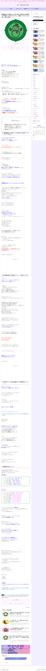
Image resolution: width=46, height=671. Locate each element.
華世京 (3, 596)
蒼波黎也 (14, 596)
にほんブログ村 (4, 578)
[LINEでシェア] (20, 48)
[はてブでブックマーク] (17, 48)
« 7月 (33, 137)
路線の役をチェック (8, 129)
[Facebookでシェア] (14, 48)
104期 (10, 596)
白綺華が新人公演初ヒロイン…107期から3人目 (13, 126)
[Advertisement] (16, 58)
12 (37, 131)
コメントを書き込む (16, 658)
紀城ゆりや (7, 597)
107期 (17, 596)
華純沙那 (4, 597)
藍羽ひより (26, 596)
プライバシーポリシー (42, 668)
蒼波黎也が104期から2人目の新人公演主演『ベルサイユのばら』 (16, 124)
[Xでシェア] (11, 48)
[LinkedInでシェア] (21, 603)
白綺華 (23, 596)
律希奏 (20, 596)
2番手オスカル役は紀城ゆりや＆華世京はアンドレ (13, 127)
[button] (44, 14)
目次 (14, 120)
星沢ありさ (7, 596)
